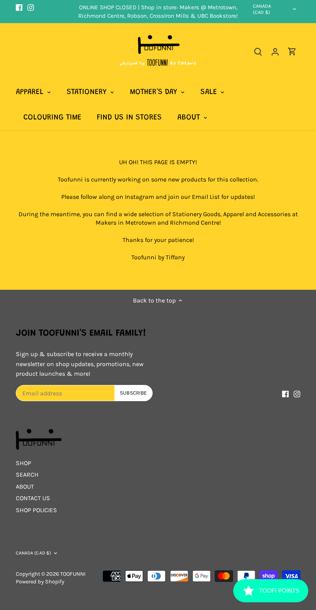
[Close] (210, 238)
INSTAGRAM (129, 287)
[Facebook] (153, 360)
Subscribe (183, 335)
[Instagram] (164, 360)
